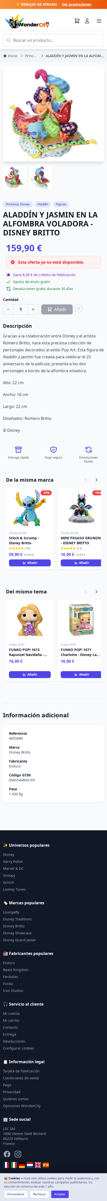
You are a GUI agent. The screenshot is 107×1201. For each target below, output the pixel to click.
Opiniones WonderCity (22, 1105)
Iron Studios (13, 990)
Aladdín (43, 204)
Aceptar (59, 1194)
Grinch (8, 882)
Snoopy (9, 875)
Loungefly (11, 912)
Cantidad (10, 299)
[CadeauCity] (6, 1165)
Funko (8, 983)
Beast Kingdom (15, 969)
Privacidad (11, 1092)
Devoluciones (14, 1041)
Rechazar (39, 1194)
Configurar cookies (18, 1048)
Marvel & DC (13, 868)
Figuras (61, 204)
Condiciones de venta (21, 1078)
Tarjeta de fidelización (21, 1071)
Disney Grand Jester (19, 940)
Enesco (15, 766)
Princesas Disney (18, 204)
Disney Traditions (17, 919)
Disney (8, 854)
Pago (7, 1085)
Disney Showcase (17, 933)
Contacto (10, 1027)
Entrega (9, 1034)
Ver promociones (76, 4)
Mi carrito (11, 1020)
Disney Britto (19, 752)
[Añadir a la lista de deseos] (79, 308)
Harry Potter (13, 861)
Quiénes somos (16, 1098)
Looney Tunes (14, 889)
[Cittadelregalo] (14, 1165)
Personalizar (16, 1194)
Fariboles (10, 976)
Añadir (32, 563)
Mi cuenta (11, 1013)
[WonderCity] (22, 1165)
